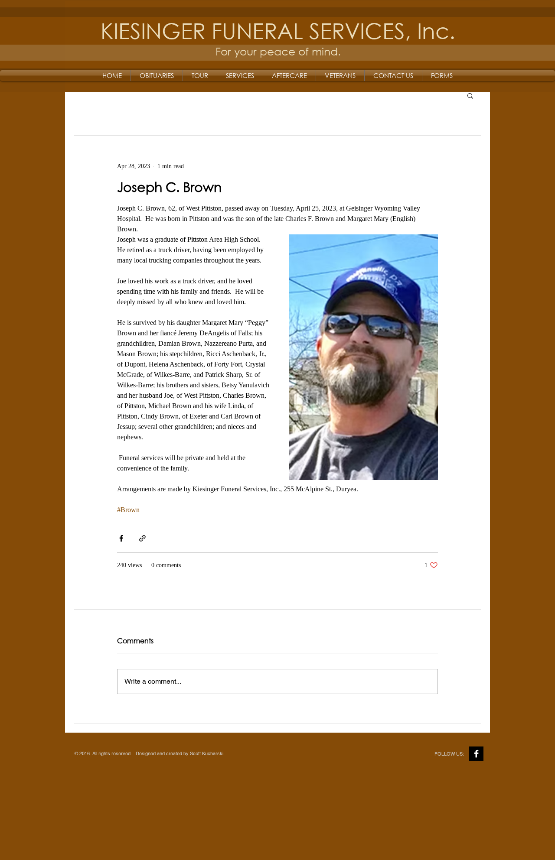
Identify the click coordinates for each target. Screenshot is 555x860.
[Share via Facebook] (121, 538)
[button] (470, 95)
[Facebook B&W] (476, 753)
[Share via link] (142, 538)
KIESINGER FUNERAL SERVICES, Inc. (278, 30)
